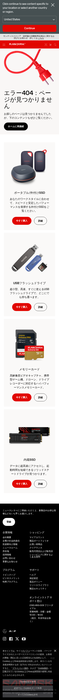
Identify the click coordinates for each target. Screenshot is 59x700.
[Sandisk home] (17, 44)
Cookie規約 (43, 668)
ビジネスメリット (11, 578)
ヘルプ (33, 574)
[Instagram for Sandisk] (5, 639)
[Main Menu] (4, 44)
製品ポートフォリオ (39, 540)
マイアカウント (37, 537)
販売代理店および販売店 (41, 551)
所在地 (6, 551)
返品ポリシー (36, 581)
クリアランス (36, 547)
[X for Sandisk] (17, 639)
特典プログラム (10, 581)
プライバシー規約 (20, 668)
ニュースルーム (10, 547)
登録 (9, 521)
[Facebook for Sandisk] (11, 639)
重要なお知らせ (10, 561)
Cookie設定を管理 (28, 681)
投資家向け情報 (10, 544)
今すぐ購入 (22, 220)
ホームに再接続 (16, 126)
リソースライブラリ (39, 585)
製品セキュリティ (38, 588)
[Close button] (53, 5)
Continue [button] (29, 28)
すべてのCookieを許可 (28, 694)
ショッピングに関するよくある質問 (41, 555)
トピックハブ (9, 574)
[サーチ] (55, 44)
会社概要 (7, 537)
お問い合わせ (9, 558)
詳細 (40, 220)
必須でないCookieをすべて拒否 (28, 688)
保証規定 (34, 578)
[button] (41, 38)
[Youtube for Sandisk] (24, 639)
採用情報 (7, 554)
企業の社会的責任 (11, 540)
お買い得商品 (36, 544)
